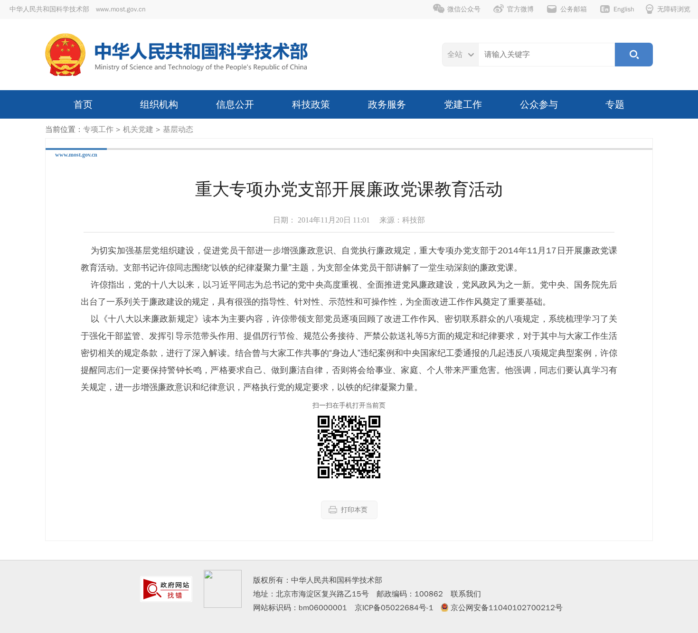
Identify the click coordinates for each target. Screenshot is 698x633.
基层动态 (178, 129)
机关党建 (138, 129)
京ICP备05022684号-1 (394, 608)
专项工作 (98, 129)
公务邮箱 (573, 9)
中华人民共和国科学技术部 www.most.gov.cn (77, 9)
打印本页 (354, 510)
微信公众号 (464, 9)
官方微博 (520, 9)
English (623, 9)
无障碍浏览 (673, 9)
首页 (83, 104)
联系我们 (466, 594)
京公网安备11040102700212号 (507, 608)
